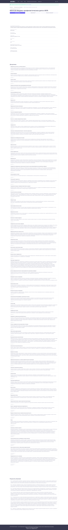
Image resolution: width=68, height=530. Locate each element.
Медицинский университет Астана (15, 36)
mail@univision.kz (34, 528)
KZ (57, 1)
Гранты (22, 1)
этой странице (29, 4)
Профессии (40, 1)
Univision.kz (11, 7)
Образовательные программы (32, 1)
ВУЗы (25, 1)
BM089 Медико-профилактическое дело (15, 45)
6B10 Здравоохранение (13, 48)
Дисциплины (33, 12)
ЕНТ (18, 1)
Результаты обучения (49, 12)
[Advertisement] (33, 19)
